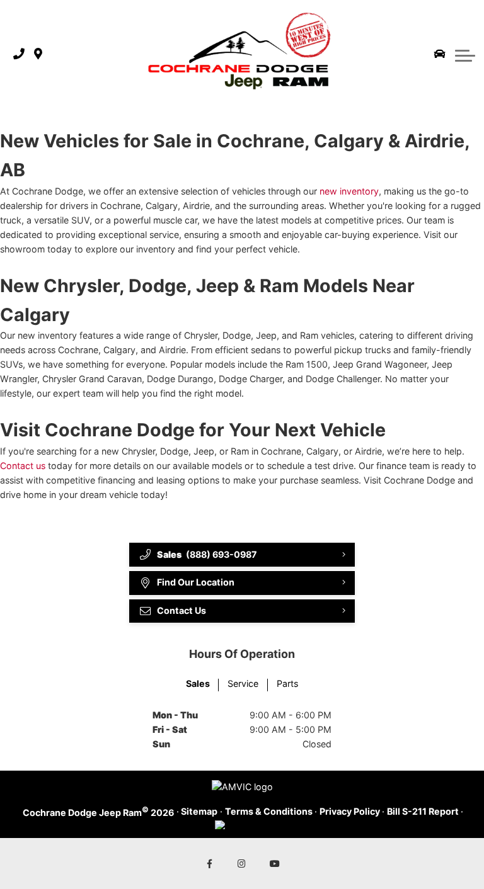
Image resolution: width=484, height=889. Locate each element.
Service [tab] (243, 683)
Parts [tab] (287, 683)
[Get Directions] (38, 54)
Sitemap (199, 811)
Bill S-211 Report (423, 811)
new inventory (349, 191)
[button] (465, 54)
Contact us (22, 465)
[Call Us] (19, 54)
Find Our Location (195, 582)
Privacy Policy (350, 811)
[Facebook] (209, 863)
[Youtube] (275, 863)
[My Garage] (440, 54)
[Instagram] (242, 863)
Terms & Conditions (269, 811)
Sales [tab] (198, 683)
